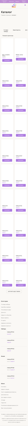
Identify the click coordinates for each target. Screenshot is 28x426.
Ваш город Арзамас (6, 408)
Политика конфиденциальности (9, 405)
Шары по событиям (6, 315)
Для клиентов (4, 394)
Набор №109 (19, 181)
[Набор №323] (3, 362)
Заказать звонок (24, 1)
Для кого (3, 312)
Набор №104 (5, 131)
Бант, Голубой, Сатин (6, 55)
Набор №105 (19, 131)
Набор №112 (19, 230)
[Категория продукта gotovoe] (6, 25)
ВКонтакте (11, 1)
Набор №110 (19, 205)
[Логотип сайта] (14, 5)
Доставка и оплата (6, 397)
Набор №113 (5, 255)
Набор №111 (5, 230)
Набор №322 (10, 348)
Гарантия (3, 402)
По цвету (3, 320)
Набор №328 (10, 367)
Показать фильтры (8, 35)
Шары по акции (5, 389)
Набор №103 (19, 106)
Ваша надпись (5, 318)
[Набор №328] (3, 370)
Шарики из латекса (6, 323)
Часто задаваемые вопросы (8, 392)
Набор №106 (5, 156)
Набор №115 (5, 280)
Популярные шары (6, 310)
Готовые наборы (5, 304)
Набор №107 (19, 156)
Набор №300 (10, 376)
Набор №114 (19, 255)
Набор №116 (19, 280)
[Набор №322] (3, 351)
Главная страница (6, 15)
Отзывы (3, 400)
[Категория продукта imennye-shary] (16, 24)
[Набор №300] (3, 378)
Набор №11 (5, 205)
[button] (7, 60)
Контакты (3, 386)
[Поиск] (8, 5)
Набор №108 (5, 181)
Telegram (17, 1)
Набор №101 (19, 81)
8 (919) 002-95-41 (4, 1)
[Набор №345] (3, 343)
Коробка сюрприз (6, 307)
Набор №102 (5, 106)
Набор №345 (10, 340)
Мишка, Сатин (19, 54)
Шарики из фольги (6, 326)
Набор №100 (5, 81)
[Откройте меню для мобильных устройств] (3, 5)
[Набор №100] (3, 334)
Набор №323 (10, 359)
